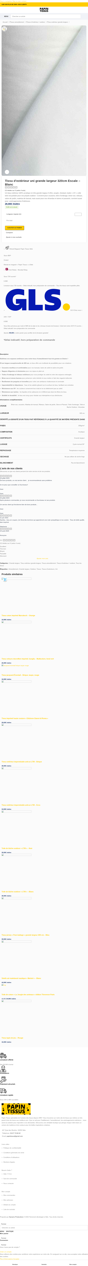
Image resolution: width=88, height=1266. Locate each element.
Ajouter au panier (14, 228)
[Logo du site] (44, 10)
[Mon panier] (84, 16)
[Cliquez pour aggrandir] (7, 172)
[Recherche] (78, 16)
